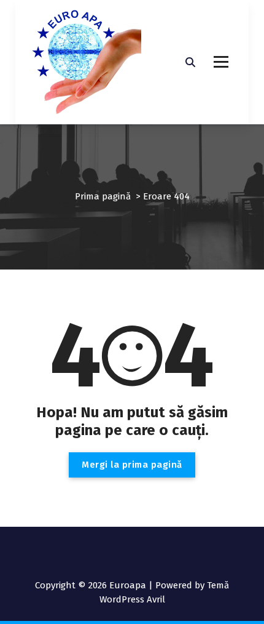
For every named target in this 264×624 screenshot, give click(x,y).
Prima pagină (103, 196)
